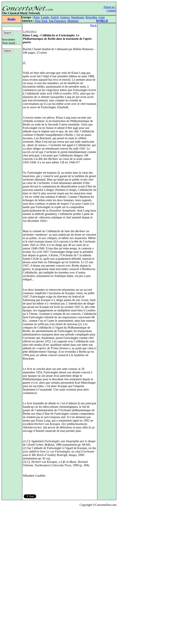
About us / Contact (109, 8)
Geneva (64, 17)
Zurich (55, 17)
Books (11, 19)
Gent (102, 17)
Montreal (72, 20)
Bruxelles (91, 17)
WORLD (102, 20)
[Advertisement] (13, 567)
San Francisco (57, 20)
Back (93, 25)
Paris (36, 17)
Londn (45, 17)
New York (41, 20)
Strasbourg (77, 17)
